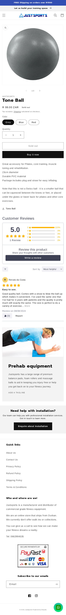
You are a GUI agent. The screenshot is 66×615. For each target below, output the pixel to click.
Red (34, 122)
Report (19, 316)
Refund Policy (13, 473)
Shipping (17, 111)
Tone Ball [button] (11, 208)
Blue (21, 122)
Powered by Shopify (40, 609)
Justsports (28, 609)
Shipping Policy (14, 480)
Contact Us (12, 459)
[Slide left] (26, 90)
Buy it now (33, 154)
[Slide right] (39, 90)
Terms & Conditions (16, 487)
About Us (11, 453)
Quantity (6, 129)
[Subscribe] (56, 584)
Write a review (33, 258)
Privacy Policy (13, 466)
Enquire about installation (33, 426)
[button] (3, 15)
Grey (8, 122)
